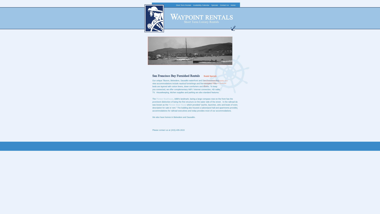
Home (233, 5)
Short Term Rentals (183, 5)
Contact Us (224, 5)
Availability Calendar (201, 5)
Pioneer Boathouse (164, 99)
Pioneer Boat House (177, 105)
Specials (214, 5)
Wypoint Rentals (201, 17)
